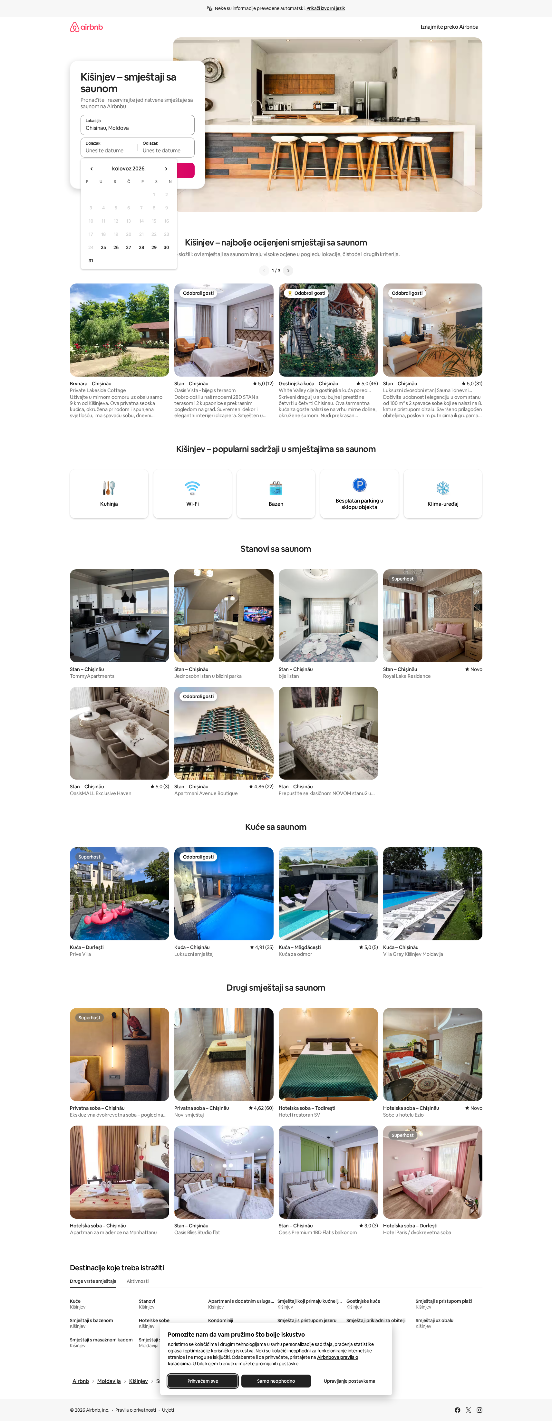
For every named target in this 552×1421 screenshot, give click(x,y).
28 (141, 247)
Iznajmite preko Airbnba (450, 27)
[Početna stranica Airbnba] (86, 27)
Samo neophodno (276, 1381)
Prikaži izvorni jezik (325, 8)
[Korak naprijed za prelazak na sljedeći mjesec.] (166, 169)
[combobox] (137, 128)
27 (128, 247)
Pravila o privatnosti (135, 1410)
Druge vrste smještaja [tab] (93, 1281)
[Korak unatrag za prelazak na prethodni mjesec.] (92, 169)
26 (116, 247)
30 (166, 247)
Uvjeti (168, 1410)
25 (103, 247)
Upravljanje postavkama (349, 1381)
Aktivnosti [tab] (138, 1281)
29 (154, 247)
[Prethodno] (264, 270)
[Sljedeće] (288, 270)
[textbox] (109, 150)
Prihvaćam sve (202, 1381)
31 (91, 261)
